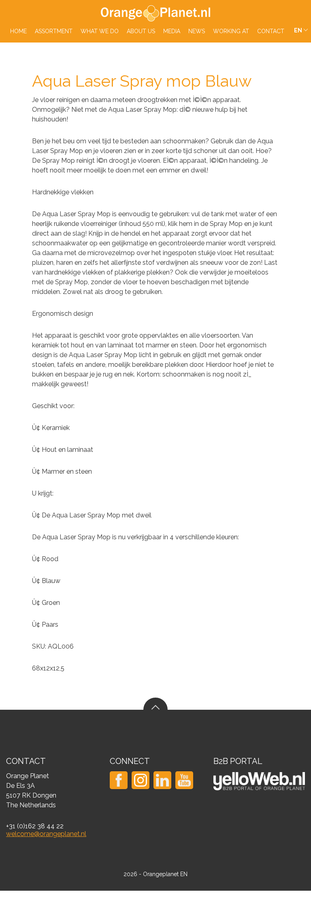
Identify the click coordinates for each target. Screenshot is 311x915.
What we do (100, 31)
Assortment (53, 31)
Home (18, 31)
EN (298, 30)
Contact (270, 31)
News (196, 31)
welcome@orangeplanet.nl (46, 834)
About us (141, 31)
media (171, 31)
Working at (231, 31)
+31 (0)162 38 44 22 (35, 826)
